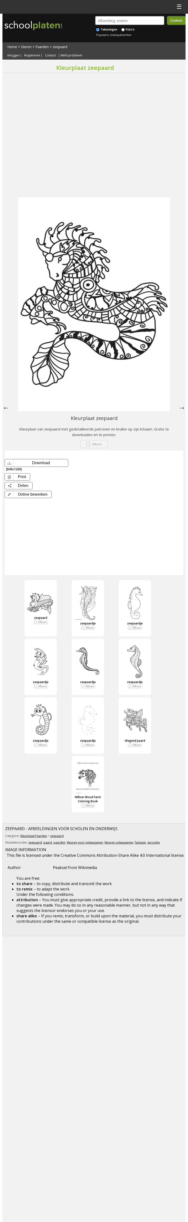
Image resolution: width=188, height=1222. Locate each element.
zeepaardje (88, 623)
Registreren (32, 55)
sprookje (153, 842)
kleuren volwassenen (119, 842)
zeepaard (60, 46)
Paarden (42, 46)
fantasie (140, 842)
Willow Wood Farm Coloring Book (88, 799)
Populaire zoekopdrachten (113, 35)
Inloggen (13, 55)
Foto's (130, 29)
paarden (59, 842)
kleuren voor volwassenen (85, 842)
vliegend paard (135, 741)
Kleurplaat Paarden (33, 836)
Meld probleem (71, 55)
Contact (50, 55)
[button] (28, 494)
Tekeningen (108, 29)
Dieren (26, 46)
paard (47, 842)
